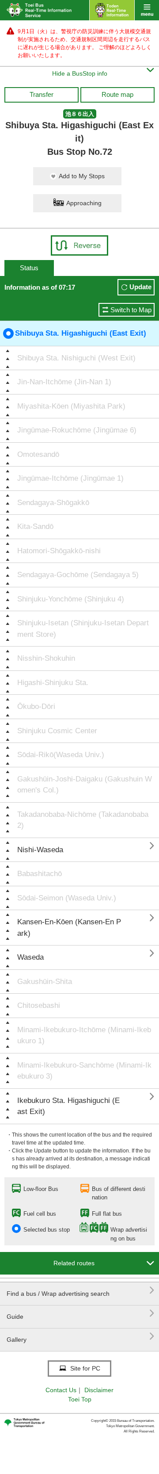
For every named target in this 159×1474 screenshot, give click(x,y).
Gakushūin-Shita (44, 981)
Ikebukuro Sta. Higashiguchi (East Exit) (68, 1106)
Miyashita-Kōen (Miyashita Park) (71, 406)
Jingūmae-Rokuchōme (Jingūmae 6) (76, 430)
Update (140, 287)
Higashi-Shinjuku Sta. (52, 682)
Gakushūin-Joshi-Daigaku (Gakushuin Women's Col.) (84, 785)
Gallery (81, 1336)
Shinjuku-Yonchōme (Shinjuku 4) (70, 599)
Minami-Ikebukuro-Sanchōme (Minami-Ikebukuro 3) (84, 1071)
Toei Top (79, 1399)
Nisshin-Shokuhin (46, 658)
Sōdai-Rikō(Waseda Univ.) (60, 754)
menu (147, 10)
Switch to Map (130, 310)
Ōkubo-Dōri (36, 706)
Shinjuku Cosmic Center (57, 731)
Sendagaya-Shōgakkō (53, 502)
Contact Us (60, 1390)
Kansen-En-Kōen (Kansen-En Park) (69, 928)
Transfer (41, 94)
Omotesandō (38, 454)
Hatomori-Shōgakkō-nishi (59, 551)
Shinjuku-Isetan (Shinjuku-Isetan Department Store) (83, 629)
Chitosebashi (38, 1005)
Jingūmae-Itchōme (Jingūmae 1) (70, 478)
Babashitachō (39, 873)
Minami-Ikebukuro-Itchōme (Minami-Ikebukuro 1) (84, 1035)
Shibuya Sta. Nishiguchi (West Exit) (76, 358)
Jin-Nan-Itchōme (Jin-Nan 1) (64, 382)
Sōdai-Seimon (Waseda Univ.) (66, 898)
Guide (81, 1313)
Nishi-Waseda (40, 850)
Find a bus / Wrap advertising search (81, 1290)
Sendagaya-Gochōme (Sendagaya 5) (78, 574)
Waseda (30, 957)
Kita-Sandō (35, 526)
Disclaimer (99, 1390)
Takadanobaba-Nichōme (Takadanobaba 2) (82, 820)
